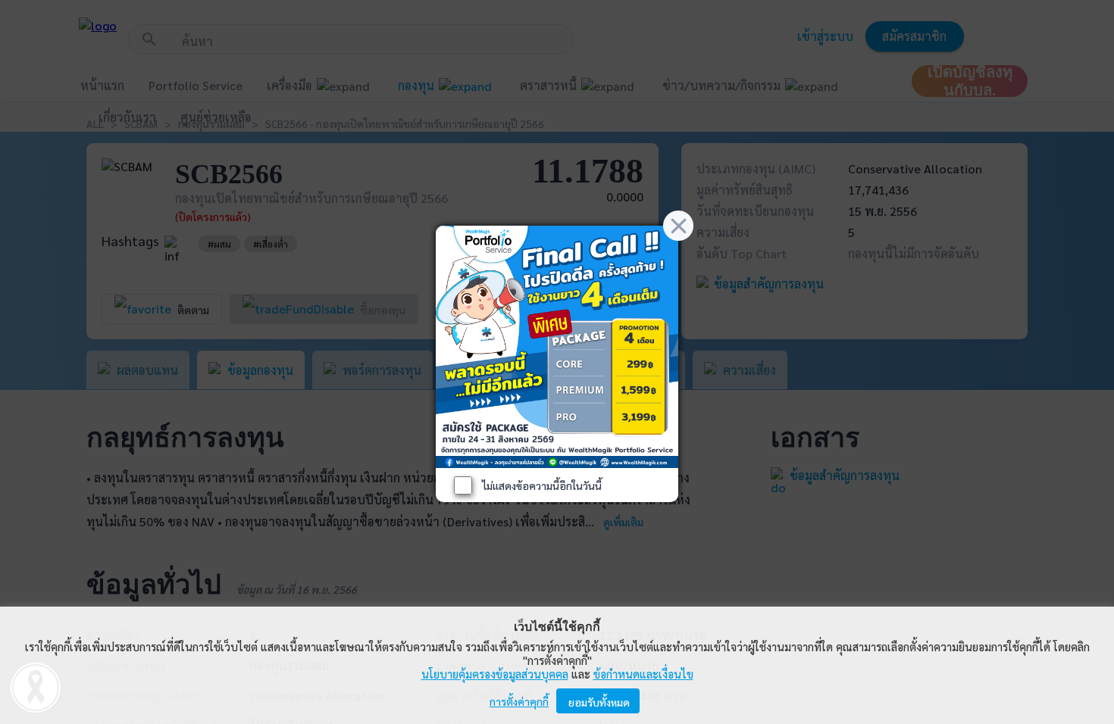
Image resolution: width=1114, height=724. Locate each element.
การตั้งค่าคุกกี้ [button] (519, 701)
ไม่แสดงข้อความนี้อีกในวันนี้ (542, 485)
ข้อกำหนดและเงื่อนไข (643, 673)
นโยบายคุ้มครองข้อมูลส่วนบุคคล (494, 673)
